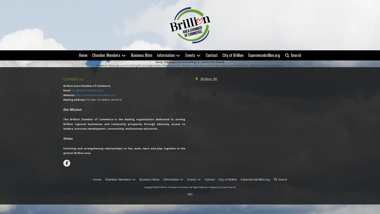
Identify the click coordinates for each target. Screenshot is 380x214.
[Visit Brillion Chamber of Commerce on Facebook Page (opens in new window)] (66, 163)
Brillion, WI (209, 79)
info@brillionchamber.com (87, 90)
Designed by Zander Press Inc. (222, 187)
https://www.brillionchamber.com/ (96, 95)
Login (190, 193)
